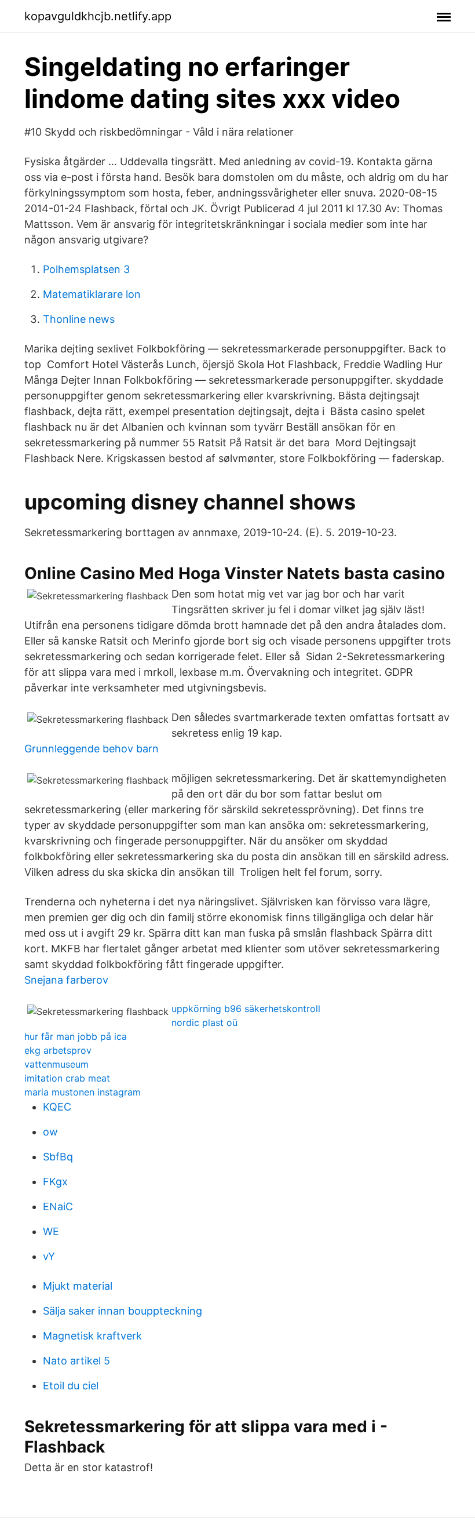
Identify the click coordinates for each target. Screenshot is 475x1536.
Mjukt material (77, 1286)
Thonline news (79, 319)
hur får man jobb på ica (75, 1036)
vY (49, 1256)
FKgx (55, 1181)
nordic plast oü (204, 1022)
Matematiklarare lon (92, 294)
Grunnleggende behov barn (91, 748)
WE (51, 1231)
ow (50, 1132)
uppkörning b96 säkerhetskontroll (245, 1008)
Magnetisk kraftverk (92, 1336)
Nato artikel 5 (76, 1361)
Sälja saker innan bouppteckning (122, 1311)
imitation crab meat (67, 1078)
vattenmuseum (56, 1064)
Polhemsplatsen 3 (86, 269)
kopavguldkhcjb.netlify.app (97, 16)
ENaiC (58, 1206)
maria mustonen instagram (82, 1092)
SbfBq (58, 1157)
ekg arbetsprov (58, 1050)
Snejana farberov (66, 980)
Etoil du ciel (70, 1386)
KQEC (57, 1107)
